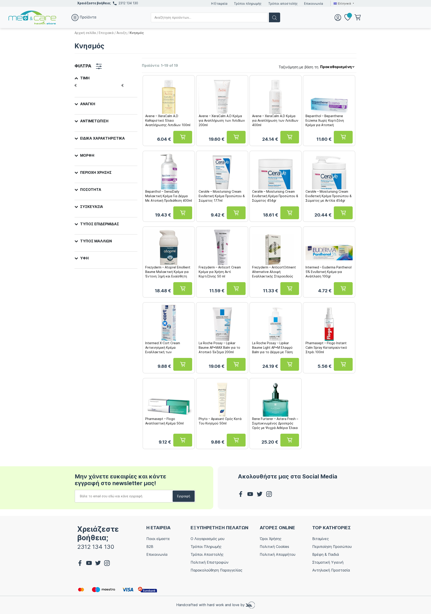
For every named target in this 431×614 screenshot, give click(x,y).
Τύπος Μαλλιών (96, 241)
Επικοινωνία (313, 3)
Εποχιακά (106, 33)
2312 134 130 (128, 3)
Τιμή (85, 78)
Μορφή (87, 155)
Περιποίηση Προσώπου (332, 546)
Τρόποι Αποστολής (207, 554)
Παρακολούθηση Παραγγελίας (216, 570)
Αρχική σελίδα (85, 33)
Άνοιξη (122, 33)
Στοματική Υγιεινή (327, 562)
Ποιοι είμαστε (158, 538)
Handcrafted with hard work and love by (211, 604)
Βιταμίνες (320, 538)
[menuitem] (343, 3)
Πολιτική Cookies (274, 546)
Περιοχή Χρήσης (96, 172)
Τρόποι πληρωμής (248, 3)
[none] (343, 3)
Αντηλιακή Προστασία (331, 570)
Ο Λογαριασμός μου (207, 538)
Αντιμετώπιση (94, 121)
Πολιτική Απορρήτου (277, 554)
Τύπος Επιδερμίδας (99, 224)
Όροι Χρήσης (270, 538)
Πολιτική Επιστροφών (210, 562)
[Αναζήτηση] (274, 17)
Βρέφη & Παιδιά (325, 554)
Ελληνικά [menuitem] (344, 3)
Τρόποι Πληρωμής (206, 546)
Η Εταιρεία (219, 3)
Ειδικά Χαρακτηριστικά (102, 138)
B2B (149, 546)
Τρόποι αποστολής (283, 3)
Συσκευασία (91, 207)
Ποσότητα (90, 190)
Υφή (84, 258)
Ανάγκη (87, 104)
